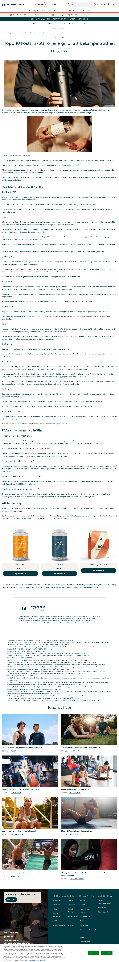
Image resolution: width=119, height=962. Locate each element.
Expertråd (86, 10)
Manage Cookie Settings (78, 953)
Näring (49, 23)
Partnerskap (84, 925)
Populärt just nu (34, 10)
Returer (54, 909)
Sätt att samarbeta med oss (88, 931)
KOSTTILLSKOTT (59, 37)
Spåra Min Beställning (56, 915)
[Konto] (108, 4)
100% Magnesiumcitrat (98, 565)
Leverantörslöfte (85, 941)
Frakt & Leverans (57, 921)
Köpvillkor (83, 921)
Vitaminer (60, 10)
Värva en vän (104, 901)
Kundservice (56, 900)
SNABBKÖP (22, 573)
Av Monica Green (77, 879)
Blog (9, 33)
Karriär (82, 937)
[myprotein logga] (13, 4)
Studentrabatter (103, 912)
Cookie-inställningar (11, 932)
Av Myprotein (63, 51)
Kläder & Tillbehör (70, 910)
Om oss (82, 900)
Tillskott (52, 10)
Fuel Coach (100, 4)
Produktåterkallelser (59, 925)
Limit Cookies (93, 953)
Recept (85, 23)
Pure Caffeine (59, 565)
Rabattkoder (102, 907)
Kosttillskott (67, 23)
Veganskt (71, 925)
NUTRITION (39, 4)
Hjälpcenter (56, 904)
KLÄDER (52, 4)
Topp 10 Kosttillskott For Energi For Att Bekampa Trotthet (39, 33)
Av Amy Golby (16, 793)
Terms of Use (42, 960)
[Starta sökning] (68, 4)
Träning (33, 23)
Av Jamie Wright (17, 834)
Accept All (107, 953)
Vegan (79, 10)
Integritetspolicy (85, 916)
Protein (44, 10)
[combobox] (85, 4)
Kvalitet (82, 904)
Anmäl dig (11, 899)
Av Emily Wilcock (18, 876)
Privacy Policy (32, 960)
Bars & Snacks (70, 10)
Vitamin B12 (20, 565)
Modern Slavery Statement (85, 910)
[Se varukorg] (114, 4)
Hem (5, 33)
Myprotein (38, 607)
